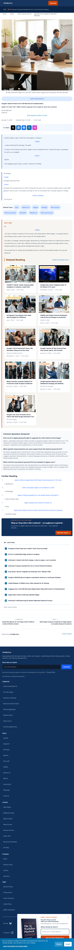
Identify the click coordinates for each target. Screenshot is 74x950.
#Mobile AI (33, 213)
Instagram (6, 933)
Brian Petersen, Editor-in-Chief (37, 115)
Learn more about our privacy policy (15, 946)
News (12, 14)
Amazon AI (6, 773)
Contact (5, 870)
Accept (68, 944)
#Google (44, 207)
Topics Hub (6, 836)
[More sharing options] (34, 127)
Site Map (6, 847)
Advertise (6, 876)
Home (4, 14)
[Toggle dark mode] (62, 3)
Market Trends (8, 715)
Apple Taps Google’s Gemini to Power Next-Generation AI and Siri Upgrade (38, 510)
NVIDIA (5, 767)
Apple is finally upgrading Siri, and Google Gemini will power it (38, 495)
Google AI (6, 744)
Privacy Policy (51, 672)
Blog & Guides (7, 819)
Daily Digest (7, 807)
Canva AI (6, 796)
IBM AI (5, 778)
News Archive (7, 824)
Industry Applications (10, 727)
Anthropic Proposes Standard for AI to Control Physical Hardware (28, 9)
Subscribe (53, 3)
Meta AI (5, 755)
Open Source (7, 721)
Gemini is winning (38, 195)
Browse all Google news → (60, 260)
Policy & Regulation (9, 709)
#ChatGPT (23, 213)
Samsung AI (7, 784)
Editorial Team (8, 865)
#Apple (35, 207)
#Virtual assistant (10, 213)
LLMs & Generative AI (24, 14)
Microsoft (6, 761)
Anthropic (6, 749)
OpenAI (5, 738)
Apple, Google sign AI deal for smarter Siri (38, 503)
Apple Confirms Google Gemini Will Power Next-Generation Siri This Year (38, 480)
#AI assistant (55, 207)
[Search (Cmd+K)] (44, 3)
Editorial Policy (8, 887)
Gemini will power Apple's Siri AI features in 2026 (38, 487)
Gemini (37, 156)
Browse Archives (8, 830)
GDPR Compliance (9, 910)
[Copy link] (29, 127)
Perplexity (6, 790)
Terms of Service (8, 898)
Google (37, 141)
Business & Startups (9, 698)
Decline (58, 944)
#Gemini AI (25, 207)
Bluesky (5, 923)
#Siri (16, 207)
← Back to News (66, 634)
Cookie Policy (7, 904)
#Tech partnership (47, 213)
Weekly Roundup (8, 813)
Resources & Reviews (10, 842)
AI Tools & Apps (8, 692)
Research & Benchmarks (11, 704)
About (5, 859)
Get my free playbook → (55, 938)
